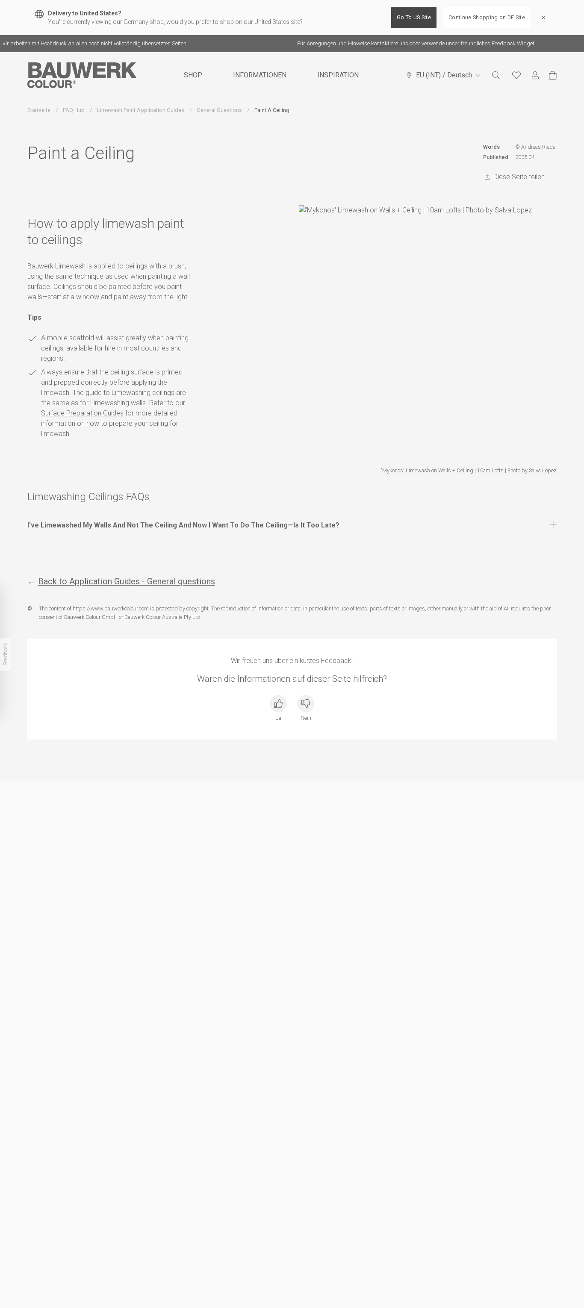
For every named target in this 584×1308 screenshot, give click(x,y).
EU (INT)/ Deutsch (444, 75)
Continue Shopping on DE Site (486, 17)
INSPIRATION (338, 75)
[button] (292, 525)
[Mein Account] (535, 75)
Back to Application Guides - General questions (126, 581)
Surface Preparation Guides (82, 413)
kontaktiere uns (379, 43)
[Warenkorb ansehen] (553, 75)
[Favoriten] (516, 75)
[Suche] (496, 75)
